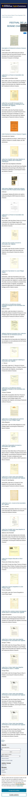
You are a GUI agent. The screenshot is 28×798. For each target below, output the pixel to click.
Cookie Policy (19, 785)
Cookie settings (20, 784)
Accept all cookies (14, 790)
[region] (14, 786)
